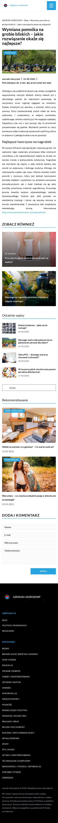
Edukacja (7, 665)
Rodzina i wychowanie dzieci (18, 733)
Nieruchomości (10, 699)
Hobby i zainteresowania (16, 676)
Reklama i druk (10, 721)
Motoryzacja (9, 693)
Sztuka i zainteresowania (16, 755)
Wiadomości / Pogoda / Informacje (21, 766)
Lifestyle (10, 53)
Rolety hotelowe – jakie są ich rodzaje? (32, 326)
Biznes (5, 648)
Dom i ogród (9, 659)
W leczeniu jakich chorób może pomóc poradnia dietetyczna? (37, 370)
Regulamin (8, 631)
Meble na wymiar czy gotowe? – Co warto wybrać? (28, 446)
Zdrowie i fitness (11, 772)
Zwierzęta (7, 777)
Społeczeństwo (11, 738)
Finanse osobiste (11, 671)
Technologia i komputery (16, 761)
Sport (5, 744)
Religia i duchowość (13, 727)
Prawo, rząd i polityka (14, 710)
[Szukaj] (5, 388)
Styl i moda (8, 749)
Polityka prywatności (14, 625)
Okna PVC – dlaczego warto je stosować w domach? (33, 356)
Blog (4, 620)
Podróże (7, 704)
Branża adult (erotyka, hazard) (20, 654)
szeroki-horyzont (11, 79)
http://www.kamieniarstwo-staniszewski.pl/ (23, 212)
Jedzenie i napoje (11, 682)
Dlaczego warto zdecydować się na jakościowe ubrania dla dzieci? (35, 341)
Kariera (6, 688)
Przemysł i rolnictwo (14, 716)
